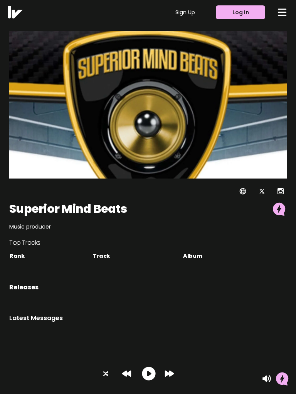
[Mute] (266, 378)
